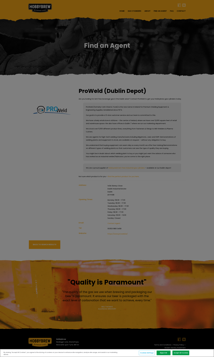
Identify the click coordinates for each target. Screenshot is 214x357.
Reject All (163, 353)
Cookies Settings (146, 353)
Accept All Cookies (181, 353)
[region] (107, 353)
